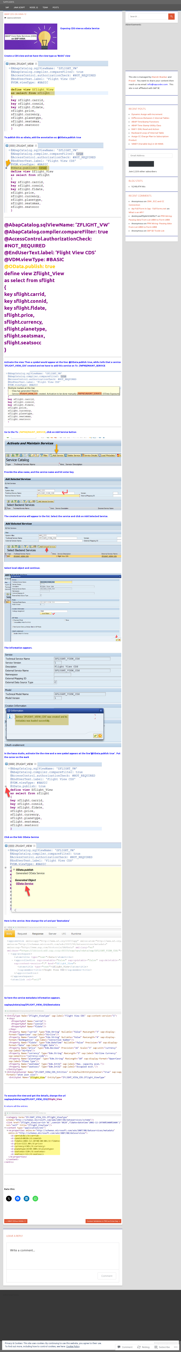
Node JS (34, 7)
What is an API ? (136, 212)
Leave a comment (14, 18)
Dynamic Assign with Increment (147, 114)
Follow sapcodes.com (141, 163)
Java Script (19, 7)
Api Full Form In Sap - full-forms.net (149, 208)
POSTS (56, 7)
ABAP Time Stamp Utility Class (146, 125)
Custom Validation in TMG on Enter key (102, 1221)
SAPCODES (8, 2)
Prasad (132, 80)
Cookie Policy (73, 1346)
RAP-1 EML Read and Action (145, 129)
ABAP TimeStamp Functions (145, 122)
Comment (106, 1275)
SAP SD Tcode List (155, 231)
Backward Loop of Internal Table (148, 133)
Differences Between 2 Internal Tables (150, 118)
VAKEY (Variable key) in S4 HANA (147, 144)
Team (45, 7)
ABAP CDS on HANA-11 (15, 1221)
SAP (7, 7)
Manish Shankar (159, 77)
